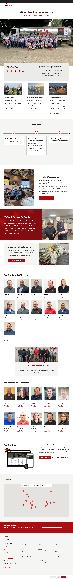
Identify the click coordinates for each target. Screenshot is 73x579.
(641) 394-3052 (6, 406)
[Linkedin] (9, 567)
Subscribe (67, 526)
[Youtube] (7, 567)
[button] (4, 133)
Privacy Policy (54, 529)
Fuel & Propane (42, 555)
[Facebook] (3, 567)
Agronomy (25, 536)
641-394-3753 (60, 406)
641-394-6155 (6, 431)
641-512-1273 (66, 406)
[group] (14, 133)
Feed (39, 536)
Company (58, 536)
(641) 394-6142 (60, 431)
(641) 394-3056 (33, 406)
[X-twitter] (5, 567)
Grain (24, 548)
